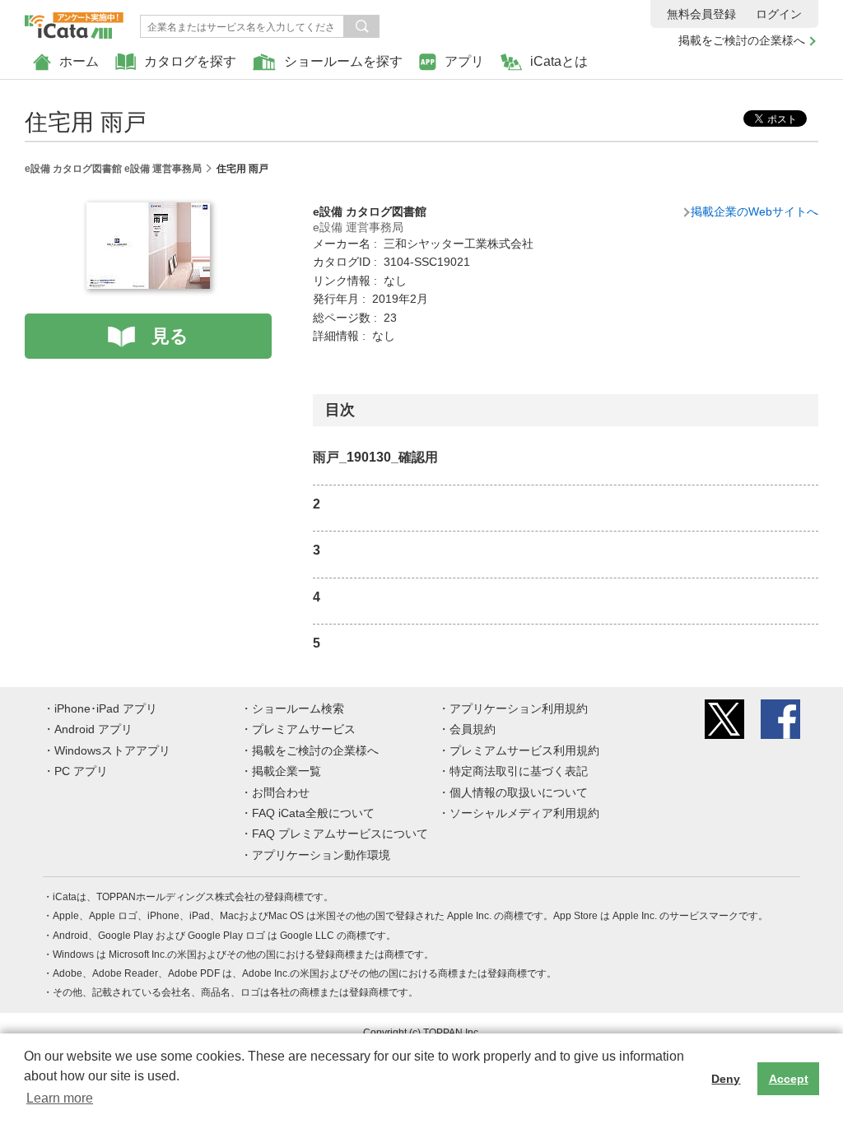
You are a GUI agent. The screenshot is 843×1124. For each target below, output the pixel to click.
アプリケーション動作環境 (321, 855)
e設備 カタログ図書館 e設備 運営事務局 (113, 168)
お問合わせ (281, 792)
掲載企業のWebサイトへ (754, 211)
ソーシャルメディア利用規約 (524, 813)
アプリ (464, 61)
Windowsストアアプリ (112, 750)
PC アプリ (81, 771)
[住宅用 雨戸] (148, 211)
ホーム (79, 61)
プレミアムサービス (304, 729)
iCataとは (559, 61)
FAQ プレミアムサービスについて (340, 833)
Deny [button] (725, 1078)
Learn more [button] (59, 1098)
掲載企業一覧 (286, 771)
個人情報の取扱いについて (518, 792)
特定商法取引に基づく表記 (518, 771)
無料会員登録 (701, 14)
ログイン (779, 14)
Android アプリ (93, 729)
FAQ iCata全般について (313, 813)
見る (170, 336)
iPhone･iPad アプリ (105, 708)
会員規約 (472, 729)
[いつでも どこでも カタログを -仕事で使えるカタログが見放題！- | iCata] (74, 21)
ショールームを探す (343, 61)
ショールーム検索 (298, 708)
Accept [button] (788, 1078)
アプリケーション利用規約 (518, 708)
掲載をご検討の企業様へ (741, 40)
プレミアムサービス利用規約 (524, 750)
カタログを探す (190, 61)
